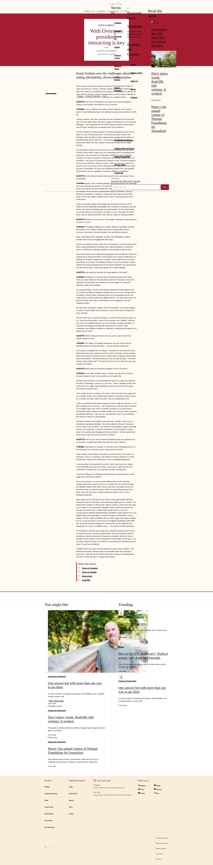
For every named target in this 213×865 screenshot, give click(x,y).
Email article (87, 576)
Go (165, 187)
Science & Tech (124, 617)
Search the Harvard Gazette (125, 181)
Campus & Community (57, 676)
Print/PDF (86, 580)
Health (121, 647)
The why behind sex (131, 623)
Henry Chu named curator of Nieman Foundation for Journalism (158, 119)
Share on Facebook (90, 568)
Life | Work (96, 792)
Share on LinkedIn (89, 572)
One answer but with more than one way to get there (159, 37)
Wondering (134, 26)
